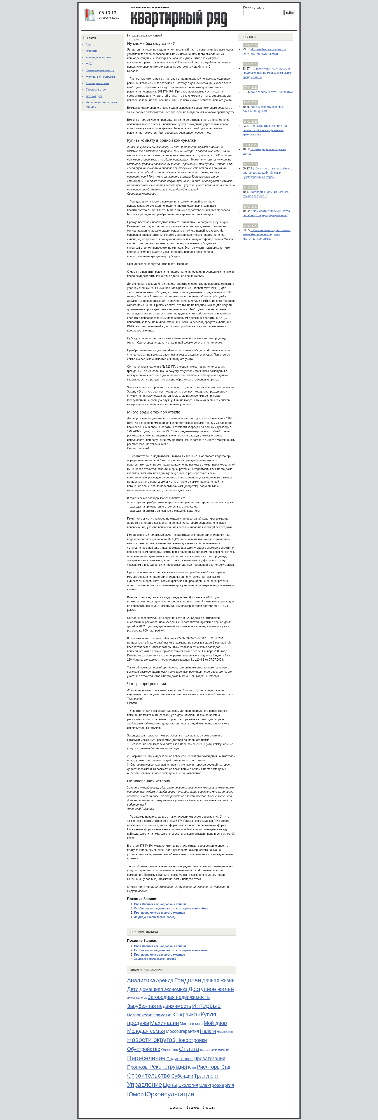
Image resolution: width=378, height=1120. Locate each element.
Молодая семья (146, 1031)
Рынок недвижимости (100, 70)
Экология (188, 1085)
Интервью (206, 1005)
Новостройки (191, 1040)
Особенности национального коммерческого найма (171, 908)
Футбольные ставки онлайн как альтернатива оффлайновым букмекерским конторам (267, 173)
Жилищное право (97, 83)
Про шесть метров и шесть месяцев (159, 912)
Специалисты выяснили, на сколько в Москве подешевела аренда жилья (265, 130)
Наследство (225, 1031)
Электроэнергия (216, 1085)
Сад (225, 1067)
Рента (192, 1067)
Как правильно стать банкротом (271, 92)
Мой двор (215, 1023)
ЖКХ (89, 63)
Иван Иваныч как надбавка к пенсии (160, 904)
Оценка (204, 1050)
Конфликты (186, 1014)
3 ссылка (209, 1107)
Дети (132, 989)
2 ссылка (193, 1107)
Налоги (208, 1031)
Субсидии (182, 1076)
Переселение (146, 1058)
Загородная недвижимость (179, 997)
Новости (249, 37)
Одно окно (169, 1050)
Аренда (164, 980)
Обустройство (143, 1049)
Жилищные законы (98, 57)
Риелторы (208, 1067)
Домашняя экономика (163, 989)
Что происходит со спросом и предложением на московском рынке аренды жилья (267, 73)
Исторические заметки (149, 1015)
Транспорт (206, 1076)
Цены (170, 1085)
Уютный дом (94, 96)
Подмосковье (179, 1058)
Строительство (148, 1075)
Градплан (187, 980)
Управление (144, 1084)
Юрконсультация (169, 1094)
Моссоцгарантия (182, 1031)
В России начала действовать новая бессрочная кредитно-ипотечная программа (266, 234)
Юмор (135, 1094)
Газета (90, 44)
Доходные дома (137, 998)
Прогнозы (138, 1067)
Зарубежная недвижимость (159, 1006)
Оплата (189, 1048)
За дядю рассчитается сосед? (155, 917)
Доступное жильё (211, 989)
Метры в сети (191, 1024)
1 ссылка (176, 1107)
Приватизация (209, 1058)
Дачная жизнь (218, 980)
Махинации (164, 1023)
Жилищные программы (101, 76)
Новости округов (151, 1039)
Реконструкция (168, 1067)
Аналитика (141, 980)
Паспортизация (219, 1050)
